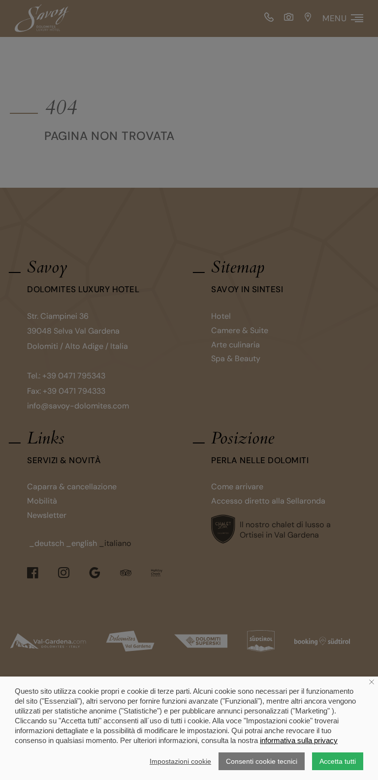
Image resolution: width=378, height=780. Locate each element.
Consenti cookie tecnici (261, 761)
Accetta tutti (337, 761)
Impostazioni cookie (180, 761)
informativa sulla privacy (299, 740)
